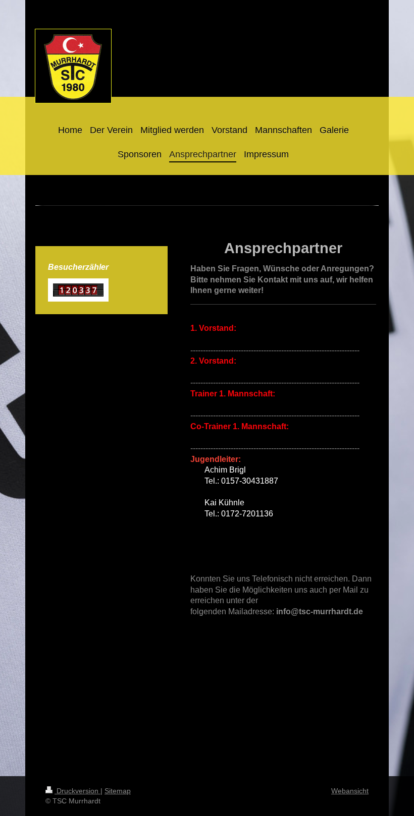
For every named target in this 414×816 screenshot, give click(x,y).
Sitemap (118, 791)
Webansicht (350, 791)
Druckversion (77, 791)
